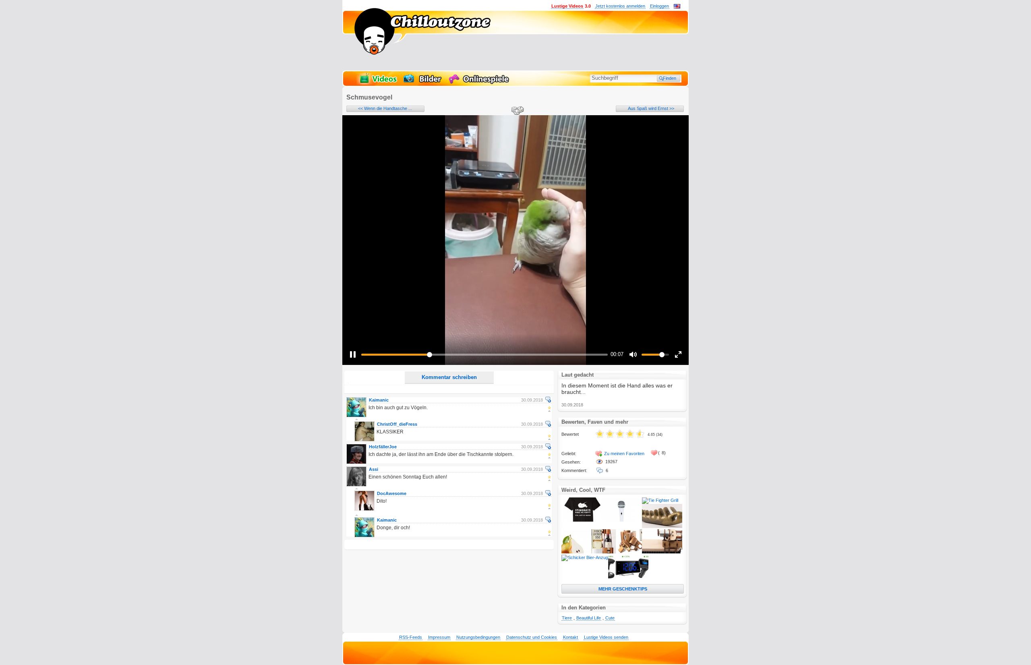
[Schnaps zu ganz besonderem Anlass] (581, 551)
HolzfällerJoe (383, 446)
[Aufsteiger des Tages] (628, 577)
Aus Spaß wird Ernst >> (651, 108)
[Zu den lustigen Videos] (378, 83)
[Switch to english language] (677, 6)
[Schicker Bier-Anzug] (584, 557)
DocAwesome (391, 493)
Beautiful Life (588, 617)
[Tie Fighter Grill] (660, 500)
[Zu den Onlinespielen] (480, 83)
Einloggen (659, 6)
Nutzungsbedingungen (478, 637)
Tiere (567, 617)
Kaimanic (379, 400)
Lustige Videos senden (606, 637)
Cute (610, 617)
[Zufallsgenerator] (516, 111)
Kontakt (570, 637)
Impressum (439, 637)
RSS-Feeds (410, 637)
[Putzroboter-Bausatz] (662, 551)
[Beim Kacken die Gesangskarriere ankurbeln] (622, 520)
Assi (373, 469)
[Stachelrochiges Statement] (581, 520)
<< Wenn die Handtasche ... (385, 108)
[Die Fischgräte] (662, 526)
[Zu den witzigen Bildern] (423, 83)
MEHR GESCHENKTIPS (622, 588)
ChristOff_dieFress (397, 424)
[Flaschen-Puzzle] (622, 551)
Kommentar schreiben (449, 377)
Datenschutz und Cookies (531, 637)
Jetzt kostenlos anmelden (620, 6)
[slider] (484, 354)
